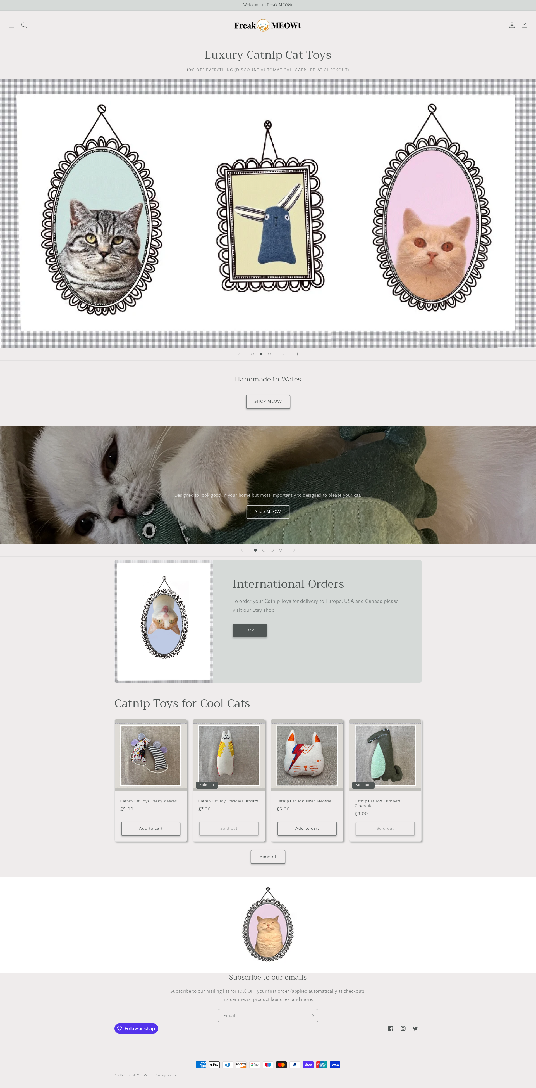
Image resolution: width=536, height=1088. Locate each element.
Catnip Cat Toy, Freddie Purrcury (228, 801)
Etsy (249, 630)
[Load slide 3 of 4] (272, 550)
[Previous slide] (239, 354)
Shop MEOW (268, 511)
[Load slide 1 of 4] (255, 550)
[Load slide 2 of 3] (261, 354)
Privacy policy (165, 1075)
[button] (12, 25)
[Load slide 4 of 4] (280, 550)
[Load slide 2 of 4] (264, 550)
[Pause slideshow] (297, 354)
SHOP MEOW (268, 401)
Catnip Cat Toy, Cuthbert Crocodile (377, 804)
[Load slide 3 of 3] (269, 354)
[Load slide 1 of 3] (252, 354)
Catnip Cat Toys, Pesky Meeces (148, 801)
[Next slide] (283, 354)
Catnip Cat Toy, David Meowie (304, 801)
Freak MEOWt (138, 1075)
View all (268, 856)
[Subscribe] (312, 1015)
